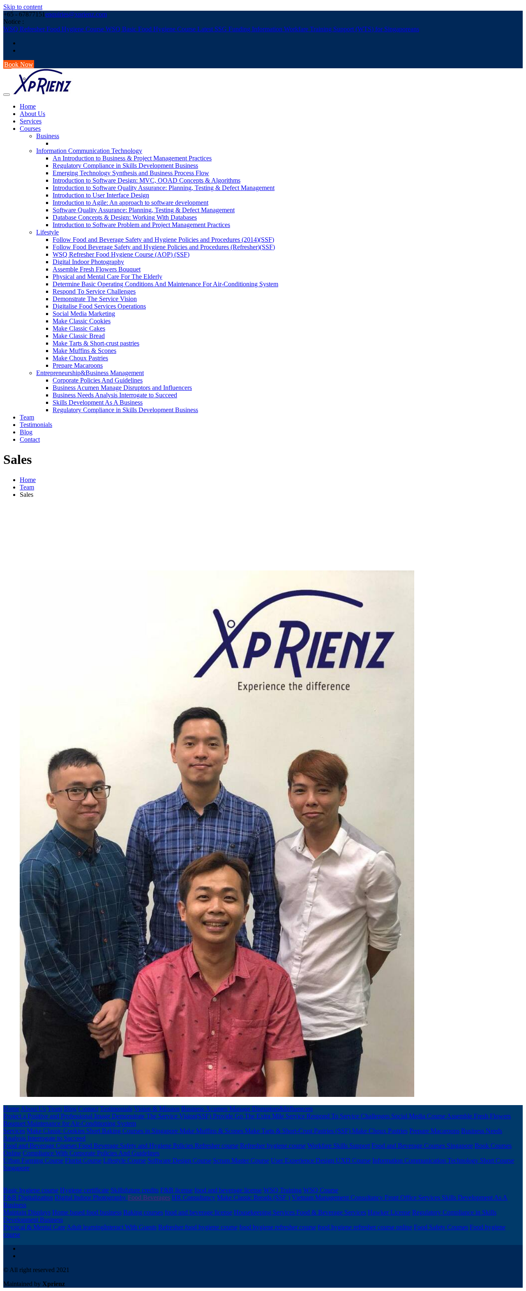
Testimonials (36, 424)
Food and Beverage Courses (40, 1145)
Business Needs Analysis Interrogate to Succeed (115, 395)
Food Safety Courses (441, 1227)
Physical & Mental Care (34, 1227)
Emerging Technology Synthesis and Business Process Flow (131, 172)
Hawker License (389, 1212)
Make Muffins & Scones (84, 350)
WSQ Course (320, 1190)
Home (28, 106)
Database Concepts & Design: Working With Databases (125, 217)
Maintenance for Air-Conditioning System (81, 1123)
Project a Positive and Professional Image (57, 1116)
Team (27, 417)
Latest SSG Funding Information (240, 28)
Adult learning (85, 1227)
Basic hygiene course (30, 1190)
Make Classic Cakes (79, 328)
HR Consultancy (193, 1197)
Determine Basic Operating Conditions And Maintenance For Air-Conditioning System (165, 283)
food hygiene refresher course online (365, 1227)
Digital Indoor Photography (88, 261)
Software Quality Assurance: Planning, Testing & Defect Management (144, 209)
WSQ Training (282, 1190)
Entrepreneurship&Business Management (90, 372)
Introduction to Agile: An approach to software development (130, 202)
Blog (26, 432)
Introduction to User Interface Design (101, 195)
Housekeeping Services (265, 1212)
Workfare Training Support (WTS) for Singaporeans (351, 28)
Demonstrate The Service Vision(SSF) (162, 1116)
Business (47, 135)
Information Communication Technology (89, 150)
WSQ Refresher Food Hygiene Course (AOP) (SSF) (121, 254)
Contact (30, 439)
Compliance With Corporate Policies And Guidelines (91, 1153)
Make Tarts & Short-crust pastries (96, 343)
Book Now (18, 64)
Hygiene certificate (84, 1190)
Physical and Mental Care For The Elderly (107, 276)
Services (31, 121)
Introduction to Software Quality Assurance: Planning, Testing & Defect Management (164, 187)
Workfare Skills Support (338, 1145)
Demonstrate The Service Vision (95, 298)
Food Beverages (149, 1197)
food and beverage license (228, 1190)
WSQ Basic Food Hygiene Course (151, 28)
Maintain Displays (27, 1212)
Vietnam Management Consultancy (338, 1197)
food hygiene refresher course (277, 1227)
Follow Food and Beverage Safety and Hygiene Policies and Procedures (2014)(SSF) (163, 239)
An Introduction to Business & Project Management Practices (132, 158)
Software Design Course (179, 1160)
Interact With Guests (130, 1227)
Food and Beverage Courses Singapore (422, 1145)
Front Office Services (413, 1197)
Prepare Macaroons (78, 365)
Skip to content (22, 6)
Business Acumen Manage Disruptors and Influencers (122, 387)
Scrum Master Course (241, 1160)
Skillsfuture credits (135, 1190)
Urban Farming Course (33, 1160)
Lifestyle (47, 232)
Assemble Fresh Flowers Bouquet (97, 269)
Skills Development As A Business (98, 402)
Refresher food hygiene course (198, 1227)
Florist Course (83, 1160)
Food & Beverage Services (331, 1212)
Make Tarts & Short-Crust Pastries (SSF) (298, 1130)
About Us (32, 113)
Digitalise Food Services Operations (99, 306)
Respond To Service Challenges (94, 291)
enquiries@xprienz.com (76, 14)
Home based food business (87, 1212)
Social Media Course (419, 1116)
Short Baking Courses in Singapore (133, 1130)
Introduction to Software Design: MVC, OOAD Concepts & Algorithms (146, 180)
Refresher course (216, 1145)
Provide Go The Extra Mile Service (260, 1116)
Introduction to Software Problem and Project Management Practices (141, 224)
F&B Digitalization (28, 1197)
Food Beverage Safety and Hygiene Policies (136, 1145)
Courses (30, 128)
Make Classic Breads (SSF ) (253, 1197)
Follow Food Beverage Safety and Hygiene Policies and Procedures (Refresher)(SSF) (164, 246)
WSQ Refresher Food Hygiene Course (54, 28)
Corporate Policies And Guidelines (98, 380)
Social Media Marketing (84, 313)
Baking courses (143, 1212)
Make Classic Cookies (82, 321)
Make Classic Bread (79, 335)
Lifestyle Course (124, 1160)
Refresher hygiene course (273, 1145)
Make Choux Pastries (80, 358)
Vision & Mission (157, 1108)
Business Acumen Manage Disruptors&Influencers (247, 1108)
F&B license (176, 1190)
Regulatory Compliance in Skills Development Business (125, 165)
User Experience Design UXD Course (321, 1160)
